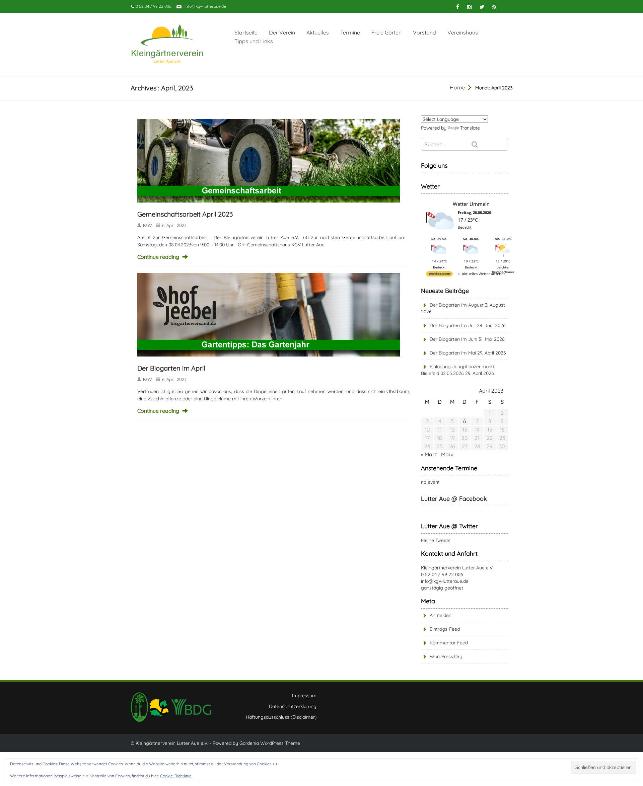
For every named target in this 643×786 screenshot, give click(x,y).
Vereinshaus (462, 32)
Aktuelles (317, 32)
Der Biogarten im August (457, 305)
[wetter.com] (439, 275)
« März (429, 454)
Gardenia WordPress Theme (269, 743)
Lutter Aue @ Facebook (454, 498)
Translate (470, 128)
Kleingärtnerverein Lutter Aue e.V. (457, 568)
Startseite (246, 32)
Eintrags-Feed (445, 629)
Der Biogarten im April (171, 368)
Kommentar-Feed (449, 643)
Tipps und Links (253, 41)
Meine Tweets (435, 540)
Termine (350, 32)
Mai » (447, 454)
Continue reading (158, 256)
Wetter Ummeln (471, 204)
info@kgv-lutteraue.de (205, 6)
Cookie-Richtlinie (176, 775)
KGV (147, 225)
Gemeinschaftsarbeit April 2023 (185, 214)
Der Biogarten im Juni (453, 339)
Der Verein (282, 32)
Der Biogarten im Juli (453, 325)
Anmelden (440, 615)
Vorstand (424, 32)
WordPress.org (446, 656)
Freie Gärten (386, 32)
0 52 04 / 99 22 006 (442, 574)
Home (457, 87)
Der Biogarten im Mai (453, 353)
